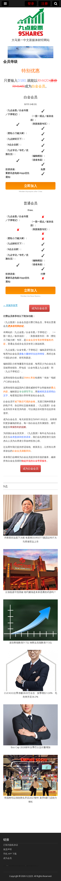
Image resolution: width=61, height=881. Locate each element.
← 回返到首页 (10, 305)
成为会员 (7, 858)
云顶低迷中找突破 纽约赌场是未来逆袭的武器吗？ (30, 592)
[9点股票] (30, 22)
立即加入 (30, 186)
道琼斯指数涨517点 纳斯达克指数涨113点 (30, 642)
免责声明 (7, 849)
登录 (31, 3)
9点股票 (29, 876)
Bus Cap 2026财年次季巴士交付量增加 (30, 747)
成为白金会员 (39, 308)
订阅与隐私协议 (10, 844)
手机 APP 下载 (10, 853)
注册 (44, 3)
